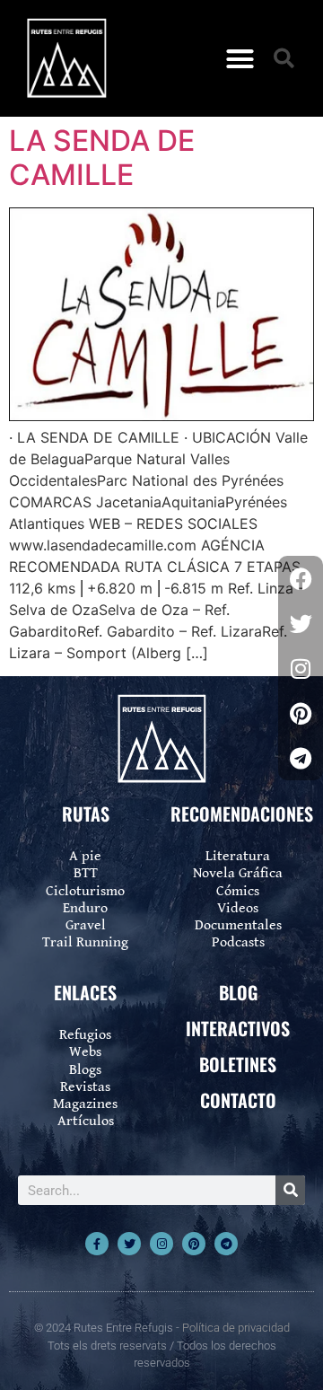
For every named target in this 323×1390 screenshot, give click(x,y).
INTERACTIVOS (238, 1028)
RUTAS (85, 813)
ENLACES (85, 992)
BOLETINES (237, 1064)
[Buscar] (290, 1190)
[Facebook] (300, 578)
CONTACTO (238, 1099)
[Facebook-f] (97, 1243)
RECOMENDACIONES (241, 813)
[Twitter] (129, 1243)
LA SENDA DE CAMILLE (102, 157)
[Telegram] (226, 1243)
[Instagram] (161, 1243)
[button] (240, 58)
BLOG (238, 992)
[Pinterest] (193, 1243)
